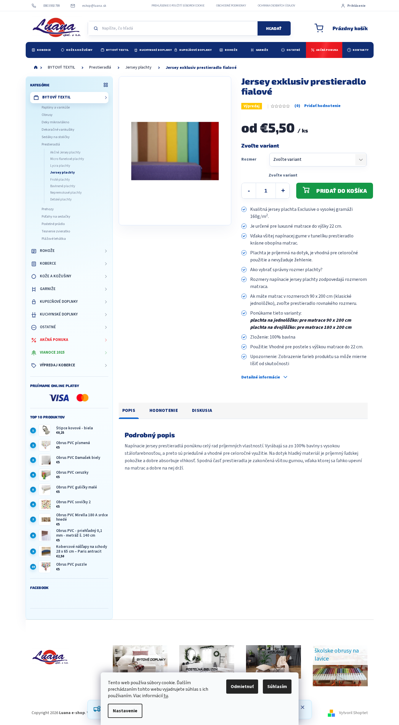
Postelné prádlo (53, 223)
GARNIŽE (48, 289)
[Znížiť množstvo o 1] (249, 190)
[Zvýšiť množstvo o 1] (283, 190)
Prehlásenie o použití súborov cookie (178, 6)
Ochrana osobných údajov (276, 6)
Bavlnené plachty (62, 186)
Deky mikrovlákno (55, 122)
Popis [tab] (129, 410)
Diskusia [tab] (202, 410)
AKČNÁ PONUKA (54, 339)
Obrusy (47, 114)
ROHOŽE (47, 250)
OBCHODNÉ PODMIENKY (231, 6)
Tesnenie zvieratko (56, 231)
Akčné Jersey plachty (65, 152)
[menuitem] (41, 50)
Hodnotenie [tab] (163, 410)
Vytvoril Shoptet (353, 713)
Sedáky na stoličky (56, 137)
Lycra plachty (60, 165)
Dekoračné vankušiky (58, 129)
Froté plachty (60, 179)
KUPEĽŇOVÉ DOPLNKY (59, 301)
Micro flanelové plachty (67, 158)
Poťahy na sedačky (56, 216)
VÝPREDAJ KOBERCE (57, 365)
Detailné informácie (260, 377)
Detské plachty (60, 199)
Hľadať (273, 28)
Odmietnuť (242, 686)
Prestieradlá (51, 144)
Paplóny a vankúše (56, 107)
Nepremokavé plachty (66, 192)
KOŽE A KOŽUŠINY (55, 276)
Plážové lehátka (54, 238)
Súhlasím (277, 686)
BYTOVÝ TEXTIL (56, 97)
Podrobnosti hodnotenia (317, 106)
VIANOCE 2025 (52, 352)
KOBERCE (48, 263)
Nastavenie (125, 711)
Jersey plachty (62, 172)
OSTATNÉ (48, 327)
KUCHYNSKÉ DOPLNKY (59, 314)
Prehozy (48, 209)
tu (166, 695)
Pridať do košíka (341, 190)
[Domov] (35, 67)
